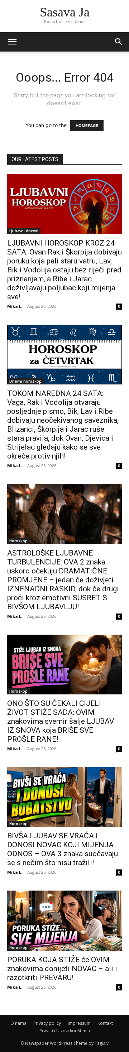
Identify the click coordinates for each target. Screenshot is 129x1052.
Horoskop (18, 540)
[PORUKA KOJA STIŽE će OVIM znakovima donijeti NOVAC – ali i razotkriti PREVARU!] (64, 921)
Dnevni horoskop (25, 381)
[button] (119, 42)
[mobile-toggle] (12, 42)
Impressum (79, 1023)
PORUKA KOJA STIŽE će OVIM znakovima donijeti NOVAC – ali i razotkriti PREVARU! (62, 968)
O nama (18, 1023)
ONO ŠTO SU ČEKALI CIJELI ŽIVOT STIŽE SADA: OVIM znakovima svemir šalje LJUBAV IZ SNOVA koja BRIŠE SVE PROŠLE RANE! (60, 721)
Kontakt (105, 1023)
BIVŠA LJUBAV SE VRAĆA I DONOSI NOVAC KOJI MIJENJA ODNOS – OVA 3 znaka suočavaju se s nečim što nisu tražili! (62, 849)
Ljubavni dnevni (23, 230)
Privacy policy (47, 1023)
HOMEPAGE (87, 125)
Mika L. (14, 306)
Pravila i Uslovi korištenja (64, 1031)
